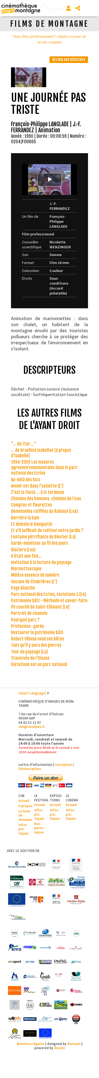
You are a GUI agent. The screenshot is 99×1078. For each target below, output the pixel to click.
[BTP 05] (14, 948)
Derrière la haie (25, 518)
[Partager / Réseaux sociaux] (77, 8)
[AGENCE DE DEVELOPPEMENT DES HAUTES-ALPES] (14, 933)
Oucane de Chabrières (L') (34, 581)
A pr (21, 806)
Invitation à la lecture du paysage (41, 562)
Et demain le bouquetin (31, 524)
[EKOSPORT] (14, 962)
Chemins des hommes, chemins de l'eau (46, 498)
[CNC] (36, 864)
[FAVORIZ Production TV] (60, 962)
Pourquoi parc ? (25, 620)
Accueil (23, 800)
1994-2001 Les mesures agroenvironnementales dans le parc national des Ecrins (44, 467)
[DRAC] (56, 864)
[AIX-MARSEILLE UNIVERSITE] (30, 933)
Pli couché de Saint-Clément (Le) (40, 607)
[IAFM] (76, 976)
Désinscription (29, 768)
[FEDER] (76, 882)
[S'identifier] (68, 8)
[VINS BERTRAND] (30, 1033)
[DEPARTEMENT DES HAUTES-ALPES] (76, 899)
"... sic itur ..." (23, 444)
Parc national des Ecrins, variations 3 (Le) (48, 594)
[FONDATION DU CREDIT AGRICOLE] (17, 882)
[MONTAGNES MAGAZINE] (76, 1005)
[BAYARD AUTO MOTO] (60, 933)
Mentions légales (30, 1043)
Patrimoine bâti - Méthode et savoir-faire (49, 600)
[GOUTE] (45, 976)
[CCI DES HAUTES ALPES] (17, 864)
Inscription (63, 764)
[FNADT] (76, 864)
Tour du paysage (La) (29, 651)
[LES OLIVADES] (14, 1005)
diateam (74, 1043)
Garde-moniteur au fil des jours (39, 543)
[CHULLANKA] (60, 948)
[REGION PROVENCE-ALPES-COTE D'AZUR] (36, 899)
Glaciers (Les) (23, 549)
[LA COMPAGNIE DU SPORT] (60, 991)
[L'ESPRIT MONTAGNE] (30, 991)
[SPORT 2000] (76, 1019)
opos (28, 806)
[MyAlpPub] (14, 1019)
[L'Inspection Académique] (45, 991)
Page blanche (23, 588)
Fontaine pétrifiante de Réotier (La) (43, 537)
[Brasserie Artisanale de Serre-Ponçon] (76, 933)
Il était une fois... (26, 556)
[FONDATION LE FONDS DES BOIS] (56, 882)
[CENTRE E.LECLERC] (45, 948)
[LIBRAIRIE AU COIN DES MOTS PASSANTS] (30, 1005)
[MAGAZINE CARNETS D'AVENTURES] (45, 1005)
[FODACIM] (14, 976)
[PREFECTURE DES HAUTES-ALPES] (56, 899)
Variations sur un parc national (39, 664)
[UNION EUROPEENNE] (45, 1033)
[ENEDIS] (30, 962)
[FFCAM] (76, 962)
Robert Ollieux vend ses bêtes (37, 639)
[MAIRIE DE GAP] (17, 917)
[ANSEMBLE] (45, 933)
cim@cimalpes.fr (31, 726)
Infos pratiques (23, 829)
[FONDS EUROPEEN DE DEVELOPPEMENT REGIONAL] (17, 899)
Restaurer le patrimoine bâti (37, 632)
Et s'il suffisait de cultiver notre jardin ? (47, 530)
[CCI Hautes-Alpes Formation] (30, 948)
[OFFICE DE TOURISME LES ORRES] (60, 1019)
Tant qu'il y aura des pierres (36, 645)
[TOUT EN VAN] (14, 1033)
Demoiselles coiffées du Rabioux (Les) (44, 511)
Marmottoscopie (26, 568)
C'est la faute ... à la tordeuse (37, 492)
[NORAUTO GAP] (30, 1019)
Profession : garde (27, 626)
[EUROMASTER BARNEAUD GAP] (45, 962)
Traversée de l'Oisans (30, 658)
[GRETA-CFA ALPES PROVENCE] (60, 976)
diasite (59, 1048)
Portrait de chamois (29, 613)
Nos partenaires (39, 827)
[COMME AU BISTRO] (76, 948)
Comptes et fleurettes (31, 505)
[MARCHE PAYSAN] (60, 1005)
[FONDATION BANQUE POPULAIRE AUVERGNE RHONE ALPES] (30, 976)
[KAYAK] (14, 991)
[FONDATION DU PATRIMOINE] (36, 882)
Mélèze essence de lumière (35, 575)
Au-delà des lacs (25, 479)
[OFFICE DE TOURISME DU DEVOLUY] (45, 1019)
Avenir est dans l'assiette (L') (37, 486)
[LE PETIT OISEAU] (76, 991)
